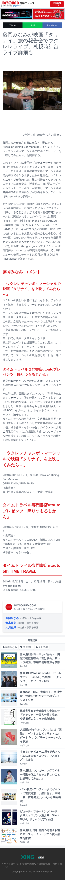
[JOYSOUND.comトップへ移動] (57, 4)
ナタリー (17, 5)
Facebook (52, 25)
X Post (12, 25)
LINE (32, 25)
